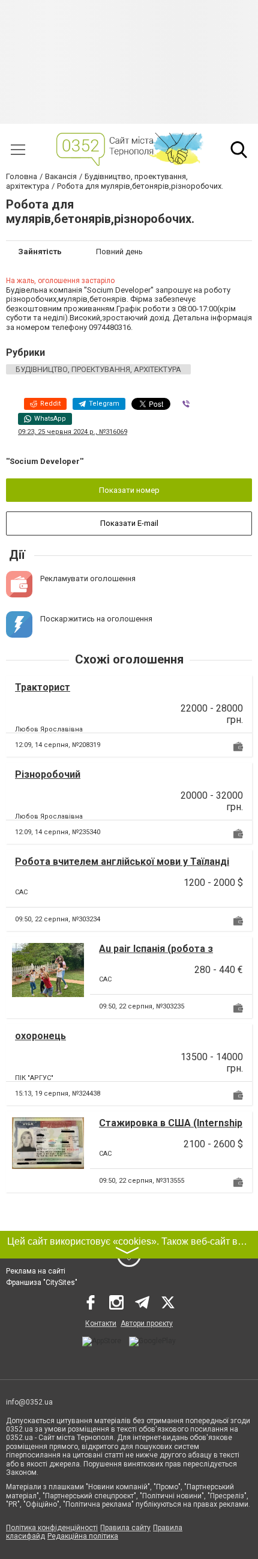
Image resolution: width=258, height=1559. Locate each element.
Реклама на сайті (35, 1271)
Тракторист (42, 687)
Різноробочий (47, 774)
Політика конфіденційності (52, 1528)
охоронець (40, 1036)
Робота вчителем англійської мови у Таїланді (122, 861)
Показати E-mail (129, 523)
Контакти (100, 1323)
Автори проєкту (147, 1323)
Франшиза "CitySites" (41, 1282)
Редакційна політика (82, 1536)
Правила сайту (125, 1528)
